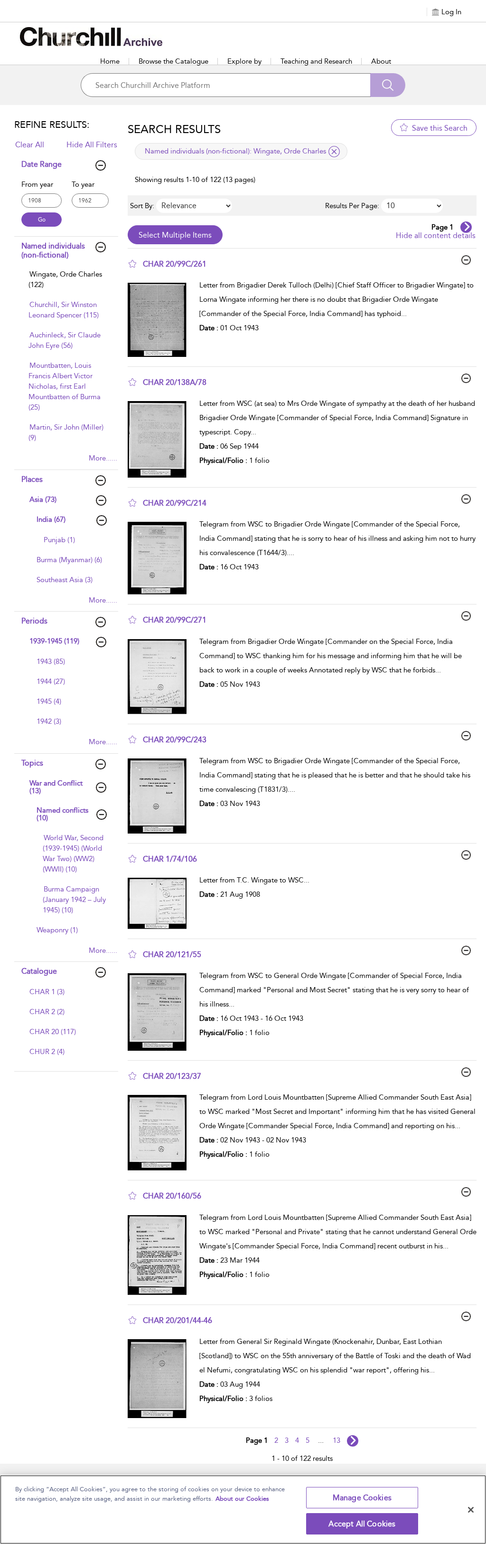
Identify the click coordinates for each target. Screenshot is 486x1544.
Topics (32, 762)
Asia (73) (42, 499)
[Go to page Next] (352, 1441)
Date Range (41, 164)
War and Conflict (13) (56, 787)
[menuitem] (66, 284)
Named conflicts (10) (62, 814)
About (381, 61)
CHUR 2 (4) (47, 1051)
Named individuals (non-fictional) (53, 250)
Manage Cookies (362, 1497)
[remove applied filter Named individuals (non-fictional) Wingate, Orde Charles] (334, 151)
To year (83, 184)
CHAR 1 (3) (47, 992)
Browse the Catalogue (173, 61)
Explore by (244, 61)
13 (336, 1440)
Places (32, 479)
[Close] (470, 1509)
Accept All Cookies (361, 1523)
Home (110, 61)
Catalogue (39, 971)
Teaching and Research (316, 61)
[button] (132, 264)
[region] (243, 1509)
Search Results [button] (174, 129)
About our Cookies (242, 1498)
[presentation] (160, 320)
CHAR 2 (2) (47, 1011)
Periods (34, 620)
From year (37, 184)
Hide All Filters (91, 144)
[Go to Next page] (466, 227)
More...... (103, 458)
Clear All (29, 144)
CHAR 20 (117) (52, 1031)
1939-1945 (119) (54, 641)
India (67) (51, 519)
